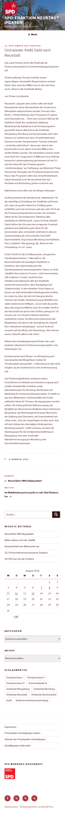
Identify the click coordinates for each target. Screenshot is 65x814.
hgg (38, 46)
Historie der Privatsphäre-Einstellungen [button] (25, 739)
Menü (34, 34)
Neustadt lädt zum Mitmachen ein (22, 546)
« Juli (15, 616)
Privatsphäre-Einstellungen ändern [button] (22, 733)
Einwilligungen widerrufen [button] (18, 745)
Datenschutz (11, 806)
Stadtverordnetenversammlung (32, 700)
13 (33, 593)
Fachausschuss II (36, 677)
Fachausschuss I (14, 677)
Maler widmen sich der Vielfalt (20, 540)
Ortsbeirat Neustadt (16, 694)
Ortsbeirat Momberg (44, 689)
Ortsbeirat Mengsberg (18, 689)
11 (16, 593)
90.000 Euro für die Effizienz (19, 559)
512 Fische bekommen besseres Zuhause (26, 552)
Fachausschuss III (15, 683)
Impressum (10, 727)
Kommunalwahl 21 (38, 683)
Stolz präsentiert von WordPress (36, 806)
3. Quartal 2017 (19, 459)
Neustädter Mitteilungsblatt (19, 534)
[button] (16, 798)
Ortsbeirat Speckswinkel (43, 694)
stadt (9, 700)
